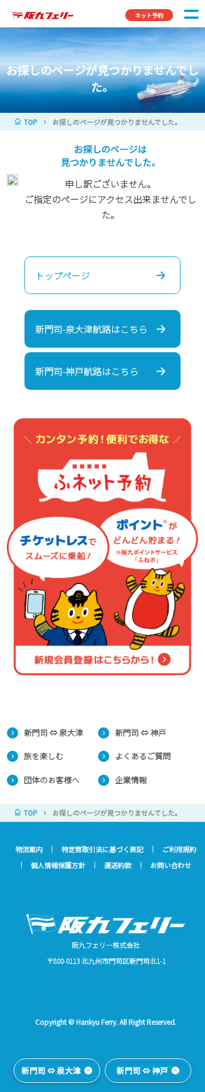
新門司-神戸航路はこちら (86, 371)
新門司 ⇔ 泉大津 (53, 732)
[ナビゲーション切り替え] (191, 13)
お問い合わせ (170, 865)
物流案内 (29, 849)
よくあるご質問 (143, 755)
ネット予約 (149, 15)
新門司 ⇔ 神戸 (140, 732)
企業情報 (131, 779)
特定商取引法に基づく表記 (103, 849)
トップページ (62, 275)
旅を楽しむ (44, 755)
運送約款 (118, 865)
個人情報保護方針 (58, 865)
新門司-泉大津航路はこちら (91, 329)
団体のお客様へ (52, 779)
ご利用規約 (179, 849)
